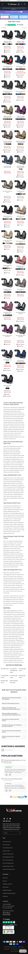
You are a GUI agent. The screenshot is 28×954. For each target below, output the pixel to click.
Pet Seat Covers (6, 850)
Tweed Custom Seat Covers (20, 192)
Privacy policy (7, 949)
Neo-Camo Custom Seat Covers (20, 92)
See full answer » (18, 772)
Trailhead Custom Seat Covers (7, 360)
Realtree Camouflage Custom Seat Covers (7, 117)
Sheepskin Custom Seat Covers (7, 266)
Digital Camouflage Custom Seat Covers (20, 167)
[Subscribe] (19, 833)
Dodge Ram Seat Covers (8, 866)
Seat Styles (5, 896)
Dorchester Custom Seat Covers (20, 242)
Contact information (15, 951)
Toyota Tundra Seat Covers (9, 869)
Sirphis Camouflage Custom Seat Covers (20, 117)
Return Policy (6, 887)
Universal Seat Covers (8, 847)
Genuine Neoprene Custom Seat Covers (20, 361)
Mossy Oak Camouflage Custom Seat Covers (20, 142)
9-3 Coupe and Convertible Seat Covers (13, 670)
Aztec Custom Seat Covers (20, 290)
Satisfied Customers (7, 890)
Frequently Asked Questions (9, 893)
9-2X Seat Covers (5, 668)
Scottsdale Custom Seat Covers (7, 217)
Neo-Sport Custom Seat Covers (20, 67)
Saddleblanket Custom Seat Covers (7, 290)
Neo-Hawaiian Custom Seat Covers (20, 267)
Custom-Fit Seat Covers (8, 853)
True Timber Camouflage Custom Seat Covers (7, 142)
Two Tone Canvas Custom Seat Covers (7, 92)
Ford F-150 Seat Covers (8, 860)
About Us (5, 881)
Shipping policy (22, 949)
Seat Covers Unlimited (12, 946)
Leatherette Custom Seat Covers (7, 67)
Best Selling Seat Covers (8, 857)
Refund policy (21, 946)
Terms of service (14, 949)
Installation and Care (7, 884)
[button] (2, 4)
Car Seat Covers (6, 844)
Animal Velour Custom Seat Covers (7, 313)
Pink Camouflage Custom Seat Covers (7, 336)
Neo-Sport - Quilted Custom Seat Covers (20, 42)
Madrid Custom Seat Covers (20, 217)
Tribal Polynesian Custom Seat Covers (20, 313)
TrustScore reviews (10, 924)
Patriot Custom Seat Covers (7, 386)
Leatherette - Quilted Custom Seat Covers (7, 42)
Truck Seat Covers (7, 841)
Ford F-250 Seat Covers (8, 863)
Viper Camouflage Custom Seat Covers (20, 336)
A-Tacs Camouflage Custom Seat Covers (7, 167)
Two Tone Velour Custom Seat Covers (7, 241)
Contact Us (5, 877)
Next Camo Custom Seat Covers (7, 192)
